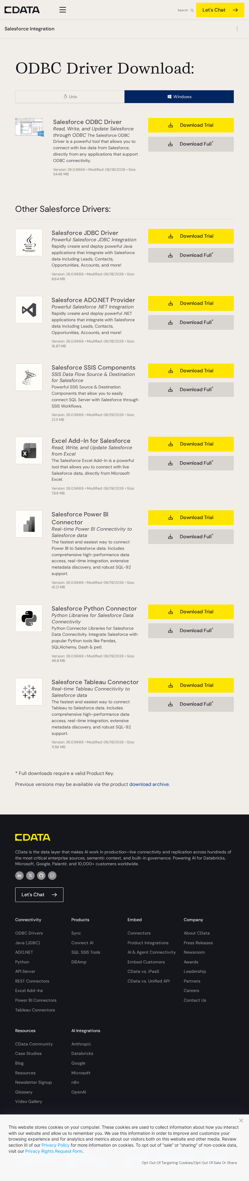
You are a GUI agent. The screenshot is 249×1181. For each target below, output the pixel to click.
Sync (76, 933)
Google (78, 1063)
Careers (191, 990)
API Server (25, 971)
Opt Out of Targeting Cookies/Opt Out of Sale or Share (189, 1162)
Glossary (23, 1092)
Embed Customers (146, 962)
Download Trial (196, 125)
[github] (41, 875)
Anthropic (81, 1044)
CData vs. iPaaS (143, 971)
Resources (25, 1073)
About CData (197, 933)
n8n (75, 1082)
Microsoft (80, 1073)
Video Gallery (28, 1101)
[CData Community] (52, 875)
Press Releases (198, 942)
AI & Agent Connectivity (152, 952)
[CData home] (27, 10)
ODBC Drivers (29, 933)
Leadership (195, 971)
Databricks (82, 1053)
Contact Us (195, 1000)
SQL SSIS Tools (85, 952)
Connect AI (82, 942)
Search (183, 10)
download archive (149, 784)
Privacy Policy (56, 1145)
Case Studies (28, 1053)
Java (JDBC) (27, 942)
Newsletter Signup (33, 1082)
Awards (191, 962)
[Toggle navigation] (61, 9)
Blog (19, 1063)
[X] (30, 875)
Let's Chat (214, 10)
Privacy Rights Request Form (53, 1151)
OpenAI (78, 1092)
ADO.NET (24, 952)
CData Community (34, 1044)
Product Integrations (148, 942)
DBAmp (79, 962)
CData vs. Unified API (148, 981)
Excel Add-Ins (29, 990)
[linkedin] (19, 875)
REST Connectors (32, 981)
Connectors (139, 933)
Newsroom (194, 952)
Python (22, 962)
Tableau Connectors (35, 1010)
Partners (192, 981)
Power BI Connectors (35, 1000)
